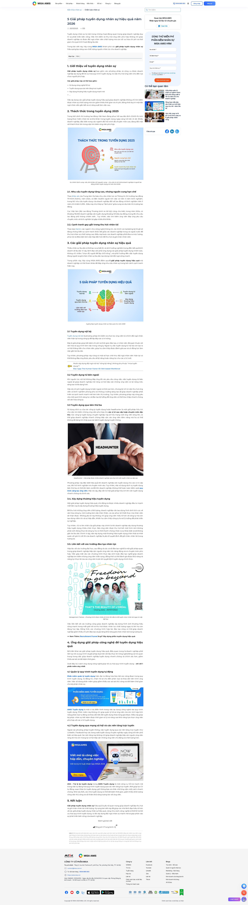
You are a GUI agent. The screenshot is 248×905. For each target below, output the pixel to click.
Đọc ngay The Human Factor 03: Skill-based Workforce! (96, 369)
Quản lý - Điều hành (172, 873)
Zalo (147, 873)
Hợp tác (128, 873)
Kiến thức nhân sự (74, 10)
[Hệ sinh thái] (87, 856)
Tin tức (128, 868)
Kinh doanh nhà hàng (172, 879)
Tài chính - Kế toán (172, 865)
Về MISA (128, 865)
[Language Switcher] (188, 3)
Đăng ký (209, 3)
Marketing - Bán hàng (172, 871)
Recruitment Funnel (89, 636)
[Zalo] (83, 892)
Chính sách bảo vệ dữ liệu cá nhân (134, 880)
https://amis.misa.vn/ (73, 875)
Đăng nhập (197, 3)
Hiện (77, 56)
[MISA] (68, 855)
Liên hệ (128, 876)
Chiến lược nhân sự (92, 10)
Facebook (149, 865)
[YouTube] (72, 892)
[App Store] (93, 892)
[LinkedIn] (78, 892)
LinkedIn (148, 871)
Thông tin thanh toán (132, 884)
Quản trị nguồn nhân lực (173, 868)
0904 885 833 (84, 871)
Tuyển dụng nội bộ (75, 336)
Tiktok (148, 879)
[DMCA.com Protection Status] (155, 892)
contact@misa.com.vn (74, 868)
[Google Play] (107, 892)
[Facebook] (66, 892)
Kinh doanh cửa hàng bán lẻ (174, 876)
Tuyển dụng (129, 871)
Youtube (148, 868)
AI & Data (169, 882)
